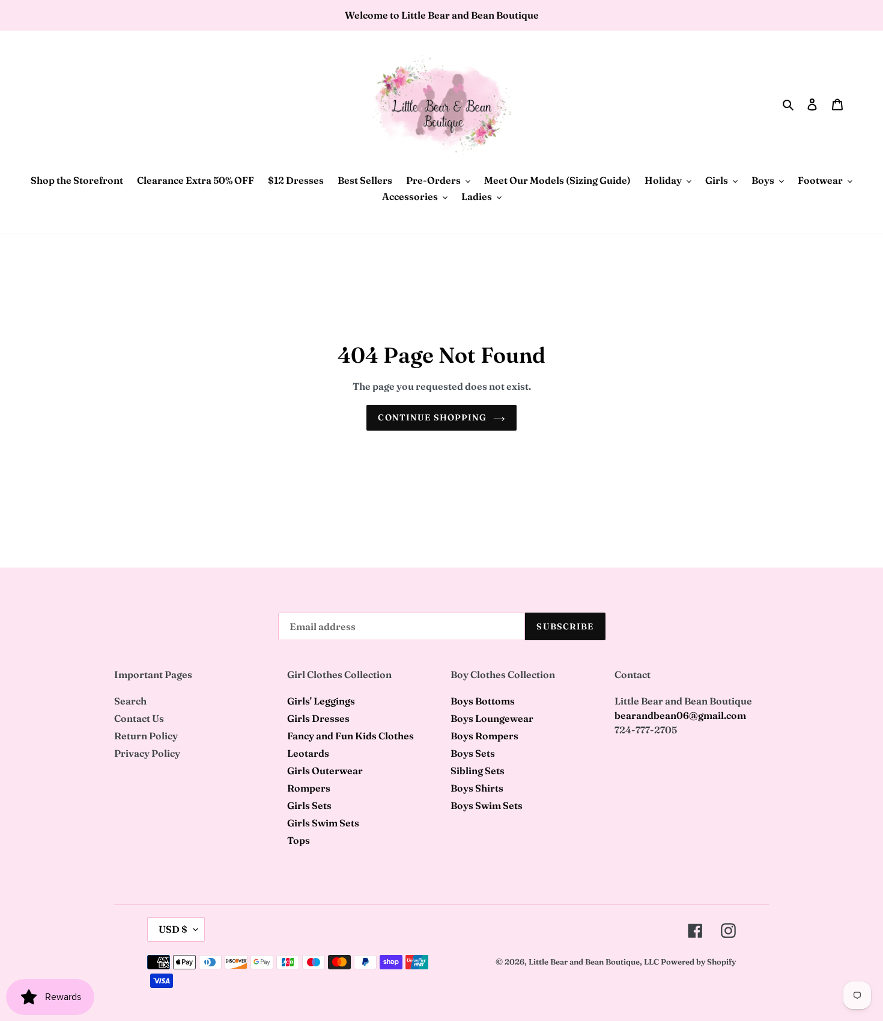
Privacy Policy (147, 753)
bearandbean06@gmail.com (680, 715)
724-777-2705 (645, 730)
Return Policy (146, 736)
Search (130, 701)
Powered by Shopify (698, 961)
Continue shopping (432, 417)
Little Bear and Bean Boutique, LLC (594, 961)
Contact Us (139, 718)
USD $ (173, 929)
